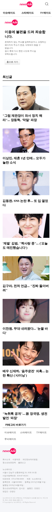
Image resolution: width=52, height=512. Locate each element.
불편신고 (22, 463)
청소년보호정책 (9, 463)
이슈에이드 (9, 12)
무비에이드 (10, 439)
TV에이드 (41, 432)
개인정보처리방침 (30, 459)
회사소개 (6, 459)
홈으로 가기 (12, 62)
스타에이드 (28, 12)
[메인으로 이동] (26, 6)
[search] (46, 3)
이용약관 (16, 459)
